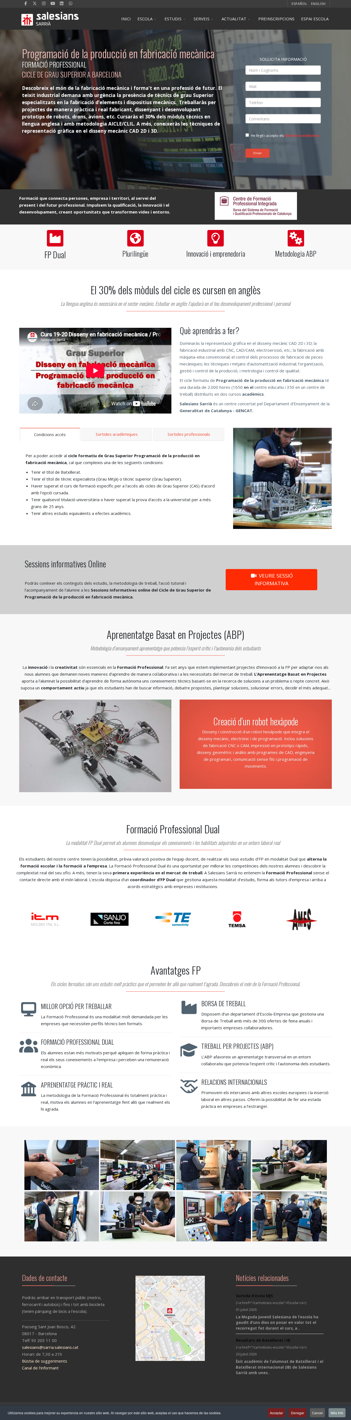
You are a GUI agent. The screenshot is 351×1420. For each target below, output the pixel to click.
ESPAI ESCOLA (315, 18)
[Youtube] (52, 3)
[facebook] (26, 3)
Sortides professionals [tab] (189, 434)
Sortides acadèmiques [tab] (117, 434)
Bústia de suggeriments (44, 1361)
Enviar (257, 153)
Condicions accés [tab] (50, 434)
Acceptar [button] (276, 1412)
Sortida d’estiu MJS (254, 1295)
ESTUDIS (173, 18)
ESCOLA (144, 18)
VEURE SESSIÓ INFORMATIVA (273, 579)
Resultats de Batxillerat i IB (263, 1340)
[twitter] (34, 3)
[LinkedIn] (61, 3)
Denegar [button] (297, 1412)
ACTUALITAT (234, 18)
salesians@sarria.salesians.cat (50, 1347)
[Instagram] (43, 3)
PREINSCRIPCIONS (276, 18)
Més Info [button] (337, 1412)
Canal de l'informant (40, 1368)
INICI (126, 18)
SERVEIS (202, 18)
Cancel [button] (317, 1412)
